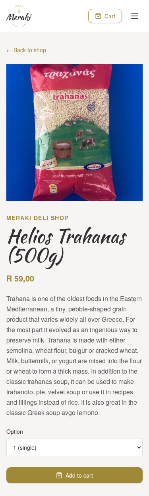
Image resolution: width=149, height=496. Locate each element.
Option (14, 431)
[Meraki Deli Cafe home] (19, 16)
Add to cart (79, 475)
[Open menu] (135, 16)
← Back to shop (26, 50)
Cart (109, 16)
